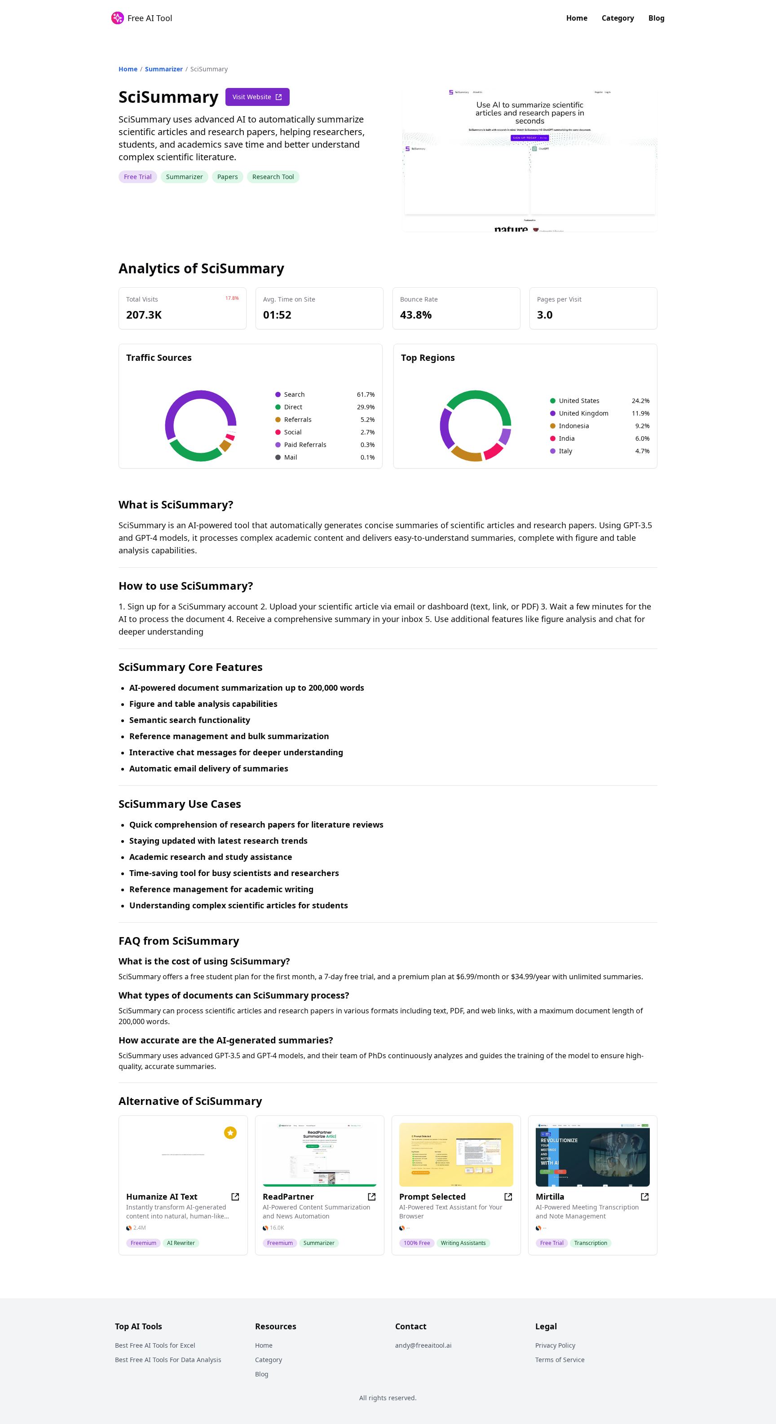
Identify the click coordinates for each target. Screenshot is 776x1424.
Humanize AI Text (162, 1196)
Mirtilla (550, 1196)
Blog (656, 18)
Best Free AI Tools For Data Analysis (168, 1359)
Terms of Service (560, 1359)
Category (618, 18)
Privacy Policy (555, 1345)
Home (576, 18)
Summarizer (164, 69)
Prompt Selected (432, 1196)
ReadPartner (288, 1196)
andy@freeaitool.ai (423, 1345)
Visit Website (252, 96)
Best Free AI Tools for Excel (155, 1345)
